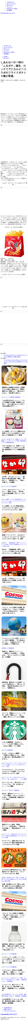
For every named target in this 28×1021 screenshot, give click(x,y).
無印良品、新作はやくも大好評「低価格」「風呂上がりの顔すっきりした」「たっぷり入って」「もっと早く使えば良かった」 (13, 947)
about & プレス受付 (12, 8)
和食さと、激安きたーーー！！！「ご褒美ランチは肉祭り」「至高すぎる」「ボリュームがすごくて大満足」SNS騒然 (13, 654)
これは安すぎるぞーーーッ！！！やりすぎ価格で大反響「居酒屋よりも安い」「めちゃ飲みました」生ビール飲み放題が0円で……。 (13, 403)
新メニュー (10, 5)
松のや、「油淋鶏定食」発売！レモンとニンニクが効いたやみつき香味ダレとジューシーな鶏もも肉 (13, 551)
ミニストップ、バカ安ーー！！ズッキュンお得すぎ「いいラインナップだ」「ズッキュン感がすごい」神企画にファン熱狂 (13, 960)
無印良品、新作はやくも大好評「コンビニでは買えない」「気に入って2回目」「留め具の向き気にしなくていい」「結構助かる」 (13, 685)
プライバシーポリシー (10, 1010)
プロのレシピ (10, 2)
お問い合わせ (7, 1009)
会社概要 (9, 10)
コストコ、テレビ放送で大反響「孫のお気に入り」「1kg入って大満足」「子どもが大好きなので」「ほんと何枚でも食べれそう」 (13, 610)
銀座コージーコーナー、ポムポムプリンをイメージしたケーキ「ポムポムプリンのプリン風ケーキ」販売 (13, 537)
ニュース (9, 7)
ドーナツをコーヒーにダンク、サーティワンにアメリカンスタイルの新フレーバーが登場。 (15, 361)
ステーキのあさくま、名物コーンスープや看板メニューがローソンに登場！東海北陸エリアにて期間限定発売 (13, 448)
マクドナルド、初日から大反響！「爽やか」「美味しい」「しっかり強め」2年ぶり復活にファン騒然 (13, 972)
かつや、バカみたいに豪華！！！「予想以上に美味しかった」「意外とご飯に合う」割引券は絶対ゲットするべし (13, 756)
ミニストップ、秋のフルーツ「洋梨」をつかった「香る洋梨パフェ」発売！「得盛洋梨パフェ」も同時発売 (13, 987)
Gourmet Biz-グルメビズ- (9, 1014)
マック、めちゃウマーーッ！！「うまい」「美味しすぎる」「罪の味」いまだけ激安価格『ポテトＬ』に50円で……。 (13, 492)
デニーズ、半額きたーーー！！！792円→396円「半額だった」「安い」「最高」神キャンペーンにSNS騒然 (13, 715)
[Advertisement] (14, 29)
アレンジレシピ (11, 3)
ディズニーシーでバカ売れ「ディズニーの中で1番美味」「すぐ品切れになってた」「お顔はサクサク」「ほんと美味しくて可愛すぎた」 (13, 641)
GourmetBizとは (8, 1007)
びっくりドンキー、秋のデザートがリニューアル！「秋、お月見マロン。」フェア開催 (13, 784)
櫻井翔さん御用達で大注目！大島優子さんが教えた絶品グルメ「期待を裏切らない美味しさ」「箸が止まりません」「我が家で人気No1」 (13, 390)
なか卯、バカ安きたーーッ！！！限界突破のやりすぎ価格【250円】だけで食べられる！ (13, 580)
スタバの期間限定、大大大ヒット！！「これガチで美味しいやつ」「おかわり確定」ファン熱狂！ (13, 744)
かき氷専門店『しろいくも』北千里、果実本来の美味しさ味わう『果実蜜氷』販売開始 (13, 1001)
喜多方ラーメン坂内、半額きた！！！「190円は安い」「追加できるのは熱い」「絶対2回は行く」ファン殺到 (13, 827)
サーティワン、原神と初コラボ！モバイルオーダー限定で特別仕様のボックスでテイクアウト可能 (13, 842)
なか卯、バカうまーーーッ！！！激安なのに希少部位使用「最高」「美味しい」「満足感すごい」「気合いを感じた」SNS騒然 (13, 479)
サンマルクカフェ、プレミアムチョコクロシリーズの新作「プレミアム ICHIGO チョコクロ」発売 (13, 771)
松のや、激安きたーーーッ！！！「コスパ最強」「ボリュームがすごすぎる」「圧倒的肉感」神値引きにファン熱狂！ (13, 796)
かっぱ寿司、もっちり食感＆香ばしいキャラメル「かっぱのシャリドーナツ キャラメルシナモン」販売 (13, 507)
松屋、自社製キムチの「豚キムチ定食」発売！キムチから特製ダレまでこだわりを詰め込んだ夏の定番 (13, 886)
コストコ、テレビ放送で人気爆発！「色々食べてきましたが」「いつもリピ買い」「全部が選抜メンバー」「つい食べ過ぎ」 (13, 916)
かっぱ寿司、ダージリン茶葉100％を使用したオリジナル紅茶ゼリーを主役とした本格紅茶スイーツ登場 (13, 433)
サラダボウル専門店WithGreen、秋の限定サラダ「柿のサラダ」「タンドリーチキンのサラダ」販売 (14, 871)
